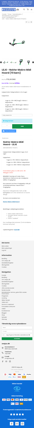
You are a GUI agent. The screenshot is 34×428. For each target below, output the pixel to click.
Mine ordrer (5, 246)
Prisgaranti (5, 296)
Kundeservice (6, 311)
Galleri (3, 309)
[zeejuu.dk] (9, 9)
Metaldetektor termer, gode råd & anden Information (14, 293)
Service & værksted (8, 304)
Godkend (17, 338)
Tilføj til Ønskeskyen (10, 131)
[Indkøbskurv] (28, 9)
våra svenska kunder (8, 288)
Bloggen (4, 313)
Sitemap (4, 319)
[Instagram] (10, 362)
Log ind (4, 250)
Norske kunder (6, 290)
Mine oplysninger (7, 248)
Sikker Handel (6, 300)
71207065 (7, 353)
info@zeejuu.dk (9, 358)
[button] (26, 22)
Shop (3, 315)
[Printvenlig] (31, 22)
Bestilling (4, 258)
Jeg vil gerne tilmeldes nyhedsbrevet (17, 335)
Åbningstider (5, 265)
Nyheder (4, 317)
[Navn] (17, 327)
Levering (4, 298)
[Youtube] (6, 362)
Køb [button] (22, 126)
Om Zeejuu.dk (6, 261)
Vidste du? (5, 302)
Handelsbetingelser (7, 263)
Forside (4, 275)
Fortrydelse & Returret (8, 306)
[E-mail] (17, 331)
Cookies (4, 267)
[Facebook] (2, 362)
